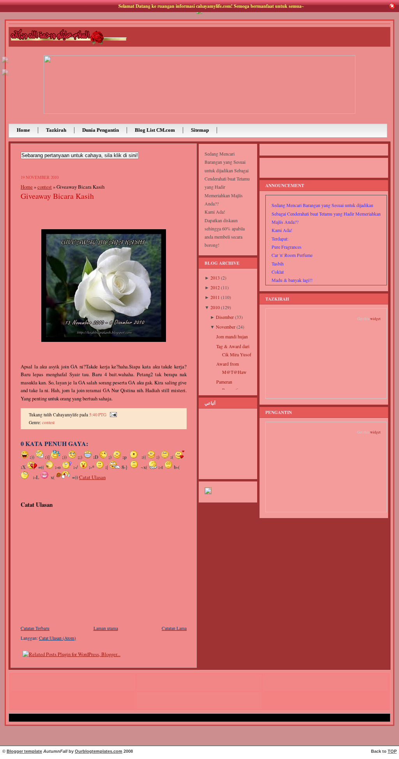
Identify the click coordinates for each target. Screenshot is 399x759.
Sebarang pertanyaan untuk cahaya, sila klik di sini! (79, 155)
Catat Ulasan (92, 477)
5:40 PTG (97, 415)
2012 (215, 287)
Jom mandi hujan (232, 337)
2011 (215, 297)
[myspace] (5, 63)
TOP (392, 751)
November (225, 327)
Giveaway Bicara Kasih (57, 196)
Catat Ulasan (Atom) (57, 638)
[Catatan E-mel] (112, 415)
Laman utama (106, 628)
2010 (215, 307)
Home (27, 186)
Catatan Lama (174, 628)
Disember (225, 317)
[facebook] (5, 75)
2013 (215, 278)
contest (44, 186)
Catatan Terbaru (35, 628)
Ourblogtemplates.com (98, 751)
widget (375, 318)
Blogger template (24, 751)
